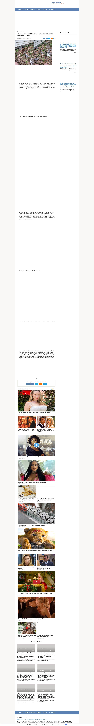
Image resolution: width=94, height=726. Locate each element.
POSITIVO (39, 9)
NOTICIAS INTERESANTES (30, 9)
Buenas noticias (56, 2)
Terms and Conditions (28, 719)
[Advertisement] (47, 20)
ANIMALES (20, 9)
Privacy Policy (20, 719)
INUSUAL (45, 9)
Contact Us (45, 719)
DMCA (40, 719)
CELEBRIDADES (52, 9)
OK (65, 724)
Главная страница (20, 31)
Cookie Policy (36, 719)
